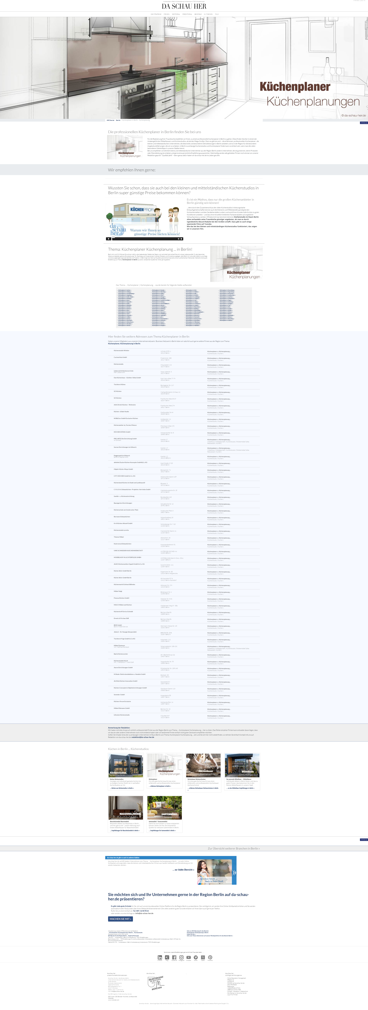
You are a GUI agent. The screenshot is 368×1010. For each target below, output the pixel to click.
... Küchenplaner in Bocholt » (124, 307)
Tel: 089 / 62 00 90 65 (141, 911)
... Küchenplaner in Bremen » (124, 312)
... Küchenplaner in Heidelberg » (159, 313)
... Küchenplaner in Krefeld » (191, 295)
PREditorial (230, 980)
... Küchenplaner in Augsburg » (124, 295)
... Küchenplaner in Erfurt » (157, 295)
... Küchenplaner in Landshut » (192, 298)
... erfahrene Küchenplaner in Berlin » (160, 786)
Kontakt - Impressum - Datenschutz (237, 991)
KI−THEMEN (208, 14)
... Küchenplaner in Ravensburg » (226, 290)
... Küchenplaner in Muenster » (192, 315)
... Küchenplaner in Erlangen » (158, 297)
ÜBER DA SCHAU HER (234, 989)
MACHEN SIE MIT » (120, 918)
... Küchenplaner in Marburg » (191, 308)
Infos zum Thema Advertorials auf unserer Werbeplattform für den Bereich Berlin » (210, 935)
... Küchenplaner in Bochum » (124, 308)
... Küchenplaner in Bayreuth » (124, 302)
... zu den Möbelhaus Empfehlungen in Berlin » (240, 788)
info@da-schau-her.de (144, 913)
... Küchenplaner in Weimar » (225, 312)
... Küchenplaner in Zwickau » (225, 320)
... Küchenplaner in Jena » (157, 317)
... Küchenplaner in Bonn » (123, 310)
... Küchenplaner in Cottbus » (124, 317)
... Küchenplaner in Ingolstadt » (158, 315)
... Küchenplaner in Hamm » (158, 310)
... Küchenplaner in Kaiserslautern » (159, 319)
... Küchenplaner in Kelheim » (158, 324)
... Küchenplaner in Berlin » (124, 303)
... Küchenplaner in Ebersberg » (158, 292)
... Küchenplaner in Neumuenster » (193, 319)
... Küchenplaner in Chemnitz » (124, 315)
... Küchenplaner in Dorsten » (124, 325)
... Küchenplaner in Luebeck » (191, 305)
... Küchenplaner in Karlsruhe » (158, 320)
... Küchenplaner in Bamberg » (124, 298)
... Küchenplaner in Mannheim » (192, 307)
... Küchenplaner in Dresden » (158, 290)
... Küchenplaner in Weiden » (225, 310)
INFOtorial (110, 120)
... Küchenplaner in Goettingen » (159, 307)
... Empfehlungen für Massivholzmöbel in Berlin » (125, 830)
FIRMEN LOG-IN (359, 0)
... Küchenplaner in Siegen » (225, 300)
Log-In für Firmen (232, 994)
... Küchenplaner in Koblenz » (191, 292)
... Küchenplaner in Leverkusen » (192, 303)
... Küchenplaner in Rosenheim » (226, 293)
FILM (217, 14)
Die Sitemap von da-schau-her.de (236, 993)
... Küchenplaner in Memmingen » (192, 310)
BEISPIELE (198, 14)
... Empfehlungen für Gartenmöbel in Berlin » (162, 830)
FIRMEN (167, 14)
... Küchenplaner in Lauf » (190, 300)
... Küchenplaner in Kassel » (158, 322)
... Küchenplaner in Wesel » (225, 313)
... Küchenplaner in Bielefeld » (124, 305)
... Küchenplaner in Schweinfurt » (226, 298)
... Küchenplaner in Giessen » (158, 305)
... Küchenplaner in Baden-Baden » (125, 297)
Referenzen (230, 986)
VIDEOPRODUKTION (233, 988)
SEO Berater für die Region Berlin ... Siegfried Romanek (123, 935)
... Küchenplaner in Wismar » (225, 317)
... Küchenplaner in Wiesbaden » (226, 315)
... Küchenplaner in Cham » (123, 313)
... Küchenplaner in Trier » (224, 305)
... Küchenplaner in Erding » (158, 293)
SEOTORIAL (176, 14)
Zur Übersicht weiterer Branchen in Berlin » (234, 848)
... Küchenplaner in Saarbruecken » (227, 295)
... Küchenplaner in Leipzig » (191, 302)
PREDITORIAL (187, 14)
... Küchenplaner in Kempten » (158, 325)
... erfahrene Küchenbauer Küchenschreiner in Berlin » (203, 789)
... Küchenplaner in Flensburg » (158, 298)
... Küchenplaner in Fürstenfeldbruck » (160, 303)
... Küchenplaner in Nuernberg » (192, 320)
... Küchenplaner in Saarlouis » (225, 297)
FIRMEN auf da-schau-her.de (235, 983)
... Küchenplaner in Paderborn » (192, 325)
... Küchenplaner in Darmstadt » (125, 320)
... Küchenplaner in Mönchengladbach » (194, 312)
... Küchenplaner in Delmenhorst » (125, 322)
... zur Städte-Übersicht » (183, 869)
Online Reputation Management (236, 978)
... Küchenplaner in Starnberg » (226, 302)
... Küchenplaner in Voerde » (225, 308)
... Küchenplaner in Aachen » (124, 290)
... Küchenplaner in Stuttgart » (225, 303)
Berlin (118, 120)
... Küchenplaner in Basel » (123, 300)
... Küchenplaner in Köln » (190, 293)
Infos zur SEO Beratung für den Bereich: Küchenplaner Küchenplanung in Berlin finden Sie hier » (198, 932)
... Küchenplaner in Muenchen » (192, 313)
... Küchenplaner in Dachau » (124, 319)
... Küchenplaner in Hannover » (158, 312)
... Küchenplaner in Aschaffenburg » (126, 293)
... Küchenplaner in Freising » (158, 302)
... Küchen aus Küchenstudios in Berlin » (122, 788)
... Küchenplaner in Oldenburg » (192, 322)
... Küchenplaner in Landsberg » (192, 297)
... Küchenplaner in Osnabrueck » (192, 324)
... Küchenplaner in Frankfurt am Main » (161, 300)
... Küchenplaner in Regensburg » (226, 292)
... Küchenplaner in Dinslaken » (124, 324)
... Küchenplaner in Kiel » (190, 290)
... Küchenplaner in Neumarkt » (192, 317)
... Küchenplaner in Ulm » (224, 307)
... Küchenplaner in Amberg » (124, 292)
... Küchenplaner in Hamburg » (158, 308)
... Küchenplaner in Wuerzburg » (226, 319)
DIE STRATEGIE (156, 14)
